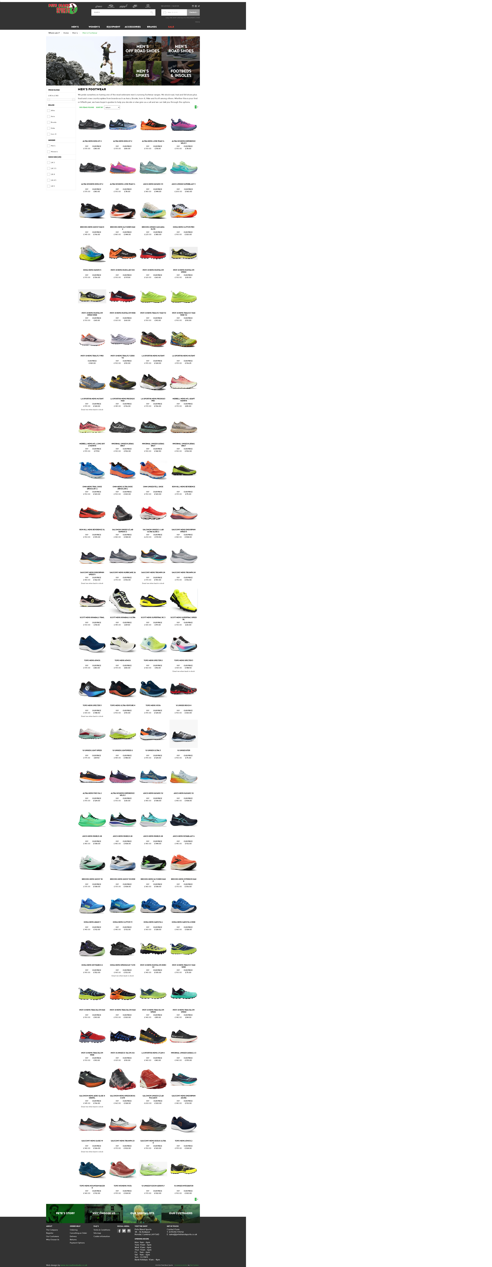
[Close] (277, 191)
